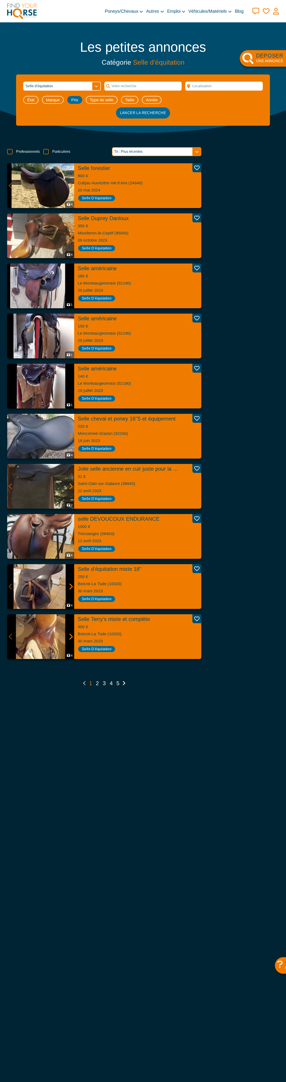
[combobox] (224, 86)
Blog (239, 11)
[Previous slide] (10, 185)
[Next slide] (70, 185)
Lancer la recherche (143, 113)
